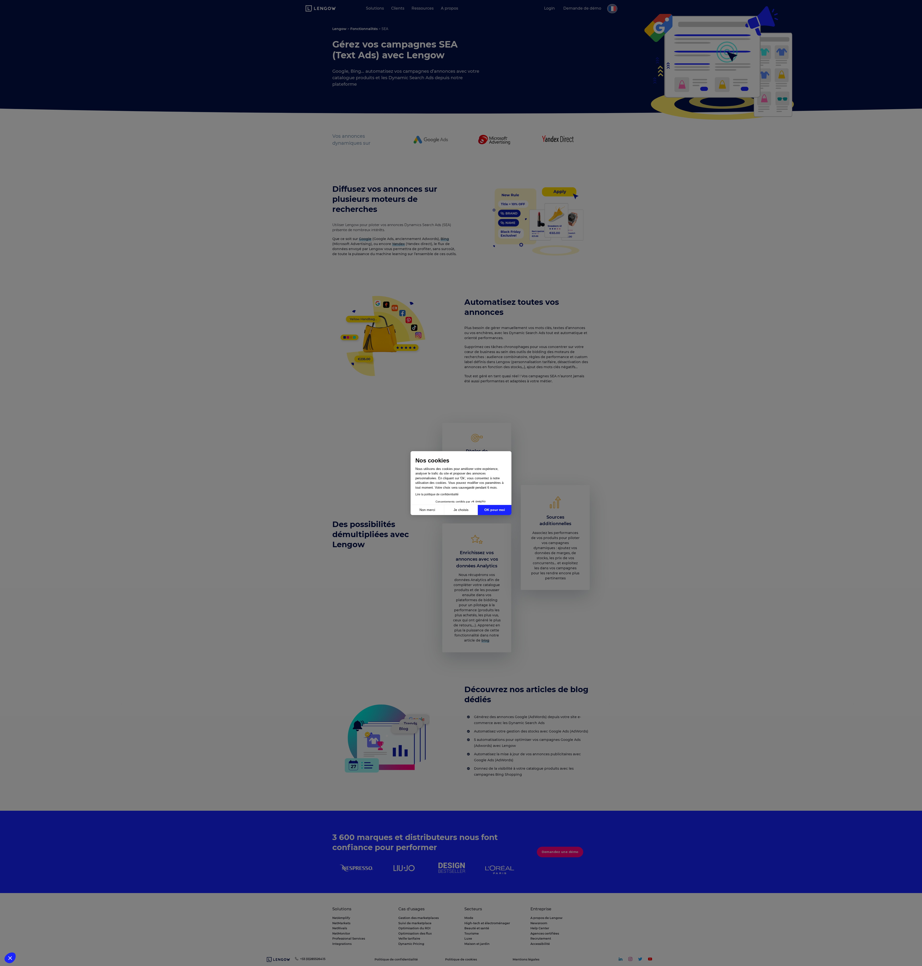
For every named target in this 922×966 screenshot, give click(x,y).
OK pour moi (494, 510)
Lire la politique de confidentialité (437, 494)
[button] (10, 958)
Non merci (427, 510)
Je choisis (461, 510)
